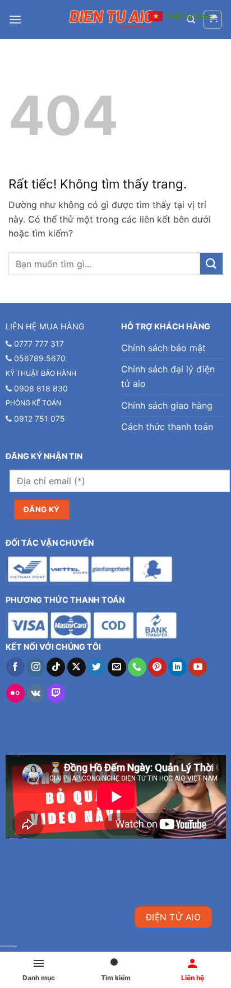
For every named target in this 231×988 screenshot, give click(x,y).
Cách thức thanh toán (167, 426)
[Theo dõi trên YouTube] (197, 667)
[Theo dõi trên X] (76, 667)
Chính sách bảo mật (163, 347)
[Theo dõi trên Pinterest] (157, 667)
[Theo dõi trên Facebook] (15, 667)
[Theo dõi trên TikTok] (56, 667)
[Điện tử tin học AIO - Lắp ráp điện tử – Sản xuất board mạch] (111, 19)
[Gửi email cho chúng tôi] (117, 667)
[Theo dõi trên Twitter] (96, 667)
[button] (15, 19)
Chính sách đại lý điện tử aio (168, 376)
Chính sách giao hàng (166, 405)
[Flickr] (15, 693)
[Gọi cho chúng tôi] (137, 667)
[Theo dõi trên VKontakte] (35, 693)
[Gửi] (211, 264)
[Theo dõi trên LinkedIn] (177, 667)
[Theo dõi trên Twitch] (56, 693)
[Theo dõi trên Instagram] (35, 667)
